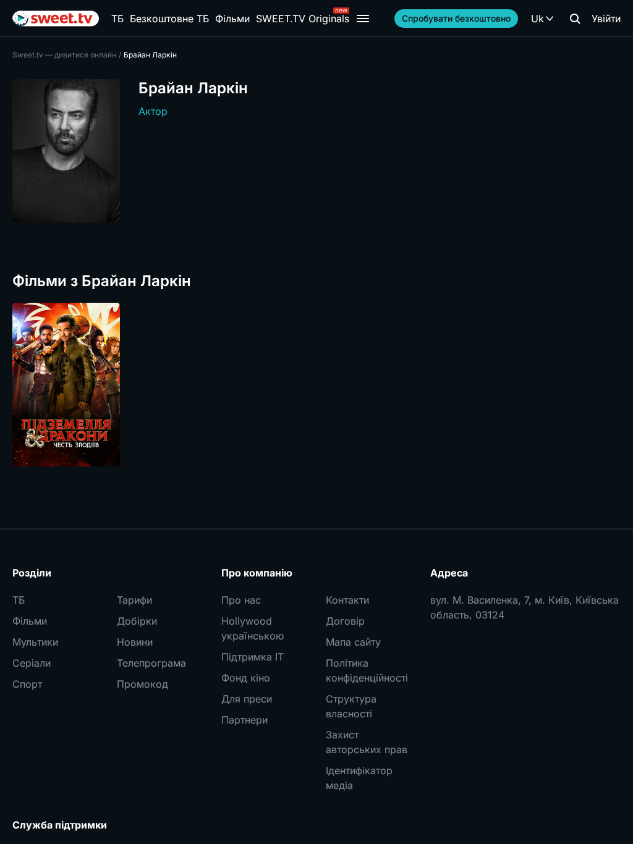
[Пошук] (574, 18)
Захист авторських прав (366, 742)
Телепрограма (151, 663)
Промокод (142, 684)
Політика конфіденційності (367, 670)
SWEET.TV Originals (302, 18)
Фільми (232, 18)
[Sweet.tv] (55, 19)
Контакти (347, 600)
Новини (135, 642)
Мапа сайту (353, 642)
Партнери (244, 720)
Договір (345, 621)
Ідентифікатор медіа (359, 777)
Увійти (606, 18)
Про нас (241, 600)
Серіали (31, 663)
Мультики (35, 642)
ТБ (117, 18)
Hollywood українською (252, 628)
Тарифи (134, 600)
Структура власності (351, 706)
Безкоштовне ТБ (169, 18)
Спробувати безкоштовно (456, 18)
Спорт (27, 684)
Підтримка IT (252, 657)
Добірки (137, 621)
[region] (316, 384)
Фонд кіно (245, 678)
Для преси (246, 699)
